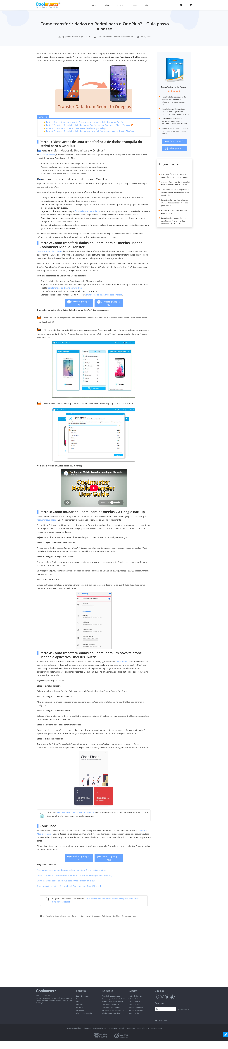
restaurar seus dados (46, 520)
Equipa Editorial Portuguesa (74, 36)
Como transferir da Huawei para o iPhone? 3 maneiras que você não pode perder (174, 203)
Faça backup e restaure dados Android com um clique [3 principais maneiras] (71, 870)
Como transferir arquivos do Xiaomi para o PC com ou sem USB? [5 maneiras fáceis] (74, 875)
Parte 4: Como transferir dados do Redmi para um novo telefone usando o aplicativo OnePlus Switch (91, 131)
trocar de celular (47, 154)
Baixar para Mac (175, 148)
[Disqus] (95, 956)
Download (79, 1004)
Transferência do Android (111, 996)
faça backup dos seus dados (87, 211)
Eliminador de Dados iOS (111, 1013)
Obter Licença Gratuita (84, 1013)
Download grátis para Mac (110, 303)
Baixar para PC (176, 141)
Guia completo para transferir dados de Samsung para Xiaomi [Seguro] (69, 886)
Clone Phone (121, 661)
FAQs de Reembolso (135, 1007)
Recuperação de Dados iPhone (113, 1010)
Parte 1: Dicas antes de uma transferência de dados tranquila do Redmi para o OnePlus (85, 122)
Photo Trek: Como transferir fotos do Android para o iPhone (175, 211)
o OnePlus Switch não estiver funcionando (75, 812)
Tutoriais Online (134, 999)
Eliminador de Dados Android (112, 1002)
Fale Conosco (81, 999)
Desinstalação (112, 1028)
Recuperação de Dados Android (113, 999)
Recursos (79, 1007)
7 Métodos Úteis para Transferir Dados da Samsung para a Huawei (174, 175)
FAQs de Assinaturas (135, 1010)
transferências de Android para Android (104, 294)
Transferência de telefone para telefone (115, 36)
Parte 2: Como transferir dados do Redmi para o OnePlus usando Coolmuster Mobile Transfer (88, 125)
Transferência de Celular (174, 87)
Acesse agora (183, 1009)
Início (94, 5)
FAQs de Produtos (134, 1002)
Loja (77, 1002)
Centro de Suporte (135, 996)
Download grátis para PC (80, 303)
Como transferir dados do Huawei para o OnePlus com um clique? (66, 880)
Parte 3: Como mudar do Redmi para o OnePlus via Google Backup (76, 128)
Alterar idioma (163, 1021)
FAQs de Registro (134, 1013)
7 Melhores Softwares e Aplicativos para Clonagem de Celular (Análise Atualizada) (175, 192)
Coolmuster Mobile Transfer (49, 251)
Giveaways (80, 1010)
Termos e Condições (73, 1028)
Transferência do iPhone (110, 1007)
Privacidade (87, 1028)
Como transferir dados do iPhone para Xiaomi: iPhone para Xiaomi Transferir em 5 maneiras (174, 221)
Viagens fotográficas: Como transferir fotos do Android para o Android (176, 183)
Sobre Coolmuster (82, 996)
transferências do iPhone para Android (65, 288)
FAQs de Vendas (134, 1004)
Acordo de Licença (99, 1028)
